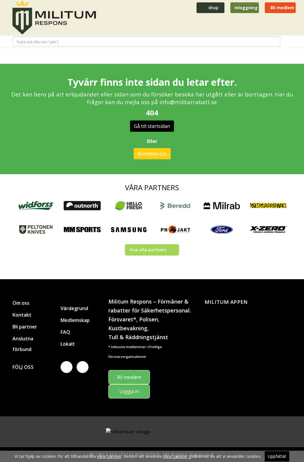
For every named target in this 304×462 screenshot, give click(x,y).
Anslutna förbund (22, 344)
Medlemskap (75, 320)
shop (212, 7)
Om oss (20, 303)
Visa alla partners (147, 250)
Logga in (129, 391)
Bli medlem (281, 7)
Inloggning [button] (246, 7)
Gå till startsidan (152, 126)
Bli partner (24, 326)
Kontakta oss (152, 153)
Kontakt (21, 315)
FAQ (65, 332)
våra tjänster (109, 456)
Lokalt (68, 344)
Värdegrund (74, 308)
